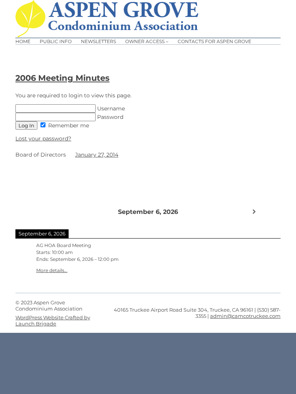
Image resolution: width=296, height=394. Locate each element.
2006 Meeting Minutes (62, 78)
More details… (51, 270)
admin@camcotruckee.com (245, 316)
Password (109, 117)
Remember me (68, 125)
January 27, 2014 (96, 154)
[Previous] (42, 211)
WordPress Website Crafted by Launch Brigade (52, 320)
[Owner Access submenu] (167, 41)
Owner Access (145, 41)
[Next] (254, 212)
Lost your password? (43, 138)
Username (110, 108)
